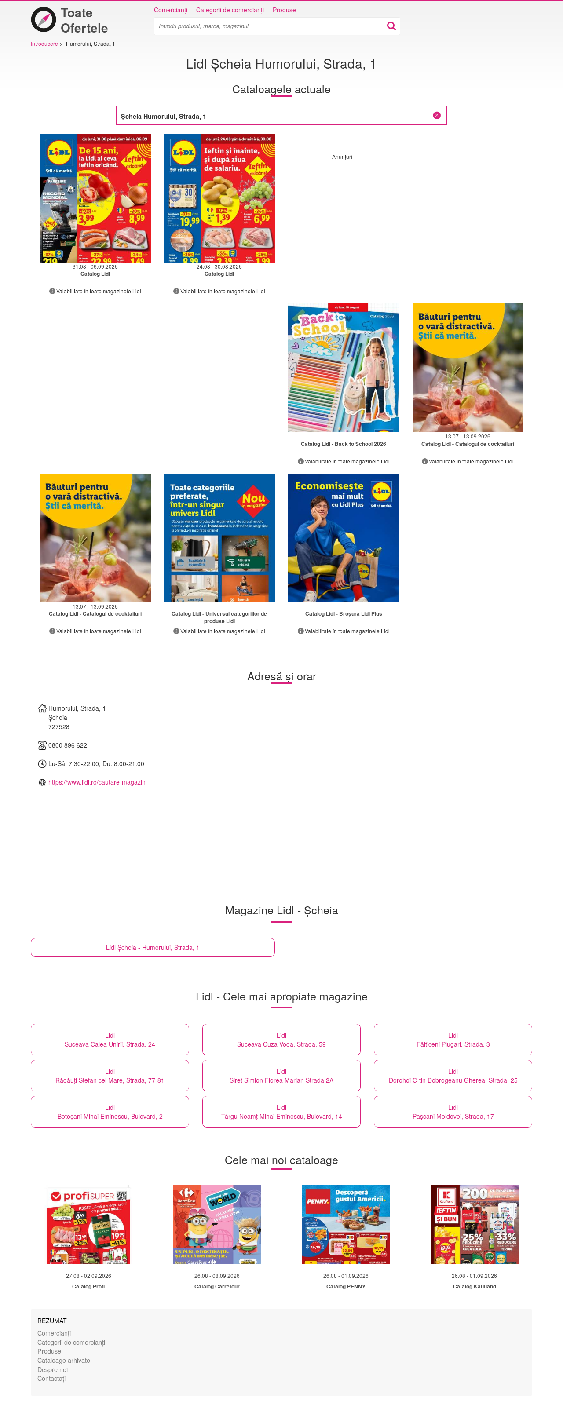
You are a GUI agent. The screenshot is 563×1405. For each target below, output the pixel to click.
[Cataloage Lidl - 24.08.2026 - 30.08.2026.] (219, 198)
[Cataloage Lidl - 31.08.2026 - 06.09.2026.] (95, 198)
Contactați (51, 1378)
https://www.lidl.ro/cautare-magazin (97, 781)
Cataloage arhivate (63, 1360)
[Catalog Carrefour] (217, 1224)
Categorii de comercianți (230, 9)
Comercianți (170, 9)
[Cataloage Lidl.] (343, 367)
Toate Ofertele (84, 19)
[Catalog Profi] (88, 1224)
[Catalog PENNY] (346, 1224)
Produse (284, 9)
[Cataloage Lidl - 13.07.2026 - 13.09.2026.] (468, 367)
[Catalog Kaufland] (475, 1224)
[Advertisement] (406, 221)
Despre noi (52, 1369)
